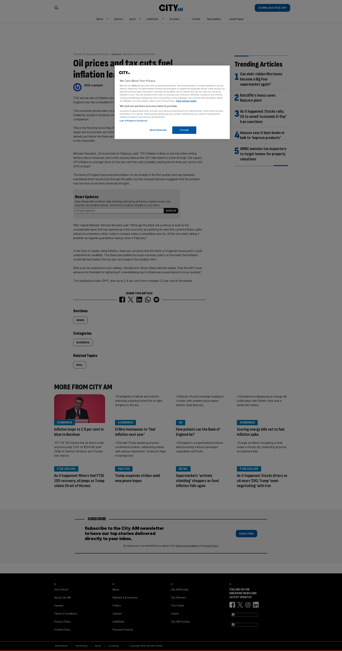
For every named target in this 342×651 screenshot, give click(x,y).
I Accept (184, 130)
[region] (172, 102)
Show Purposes (158, 130)
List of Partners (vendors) (133, 120)
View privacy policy (186, 101)
